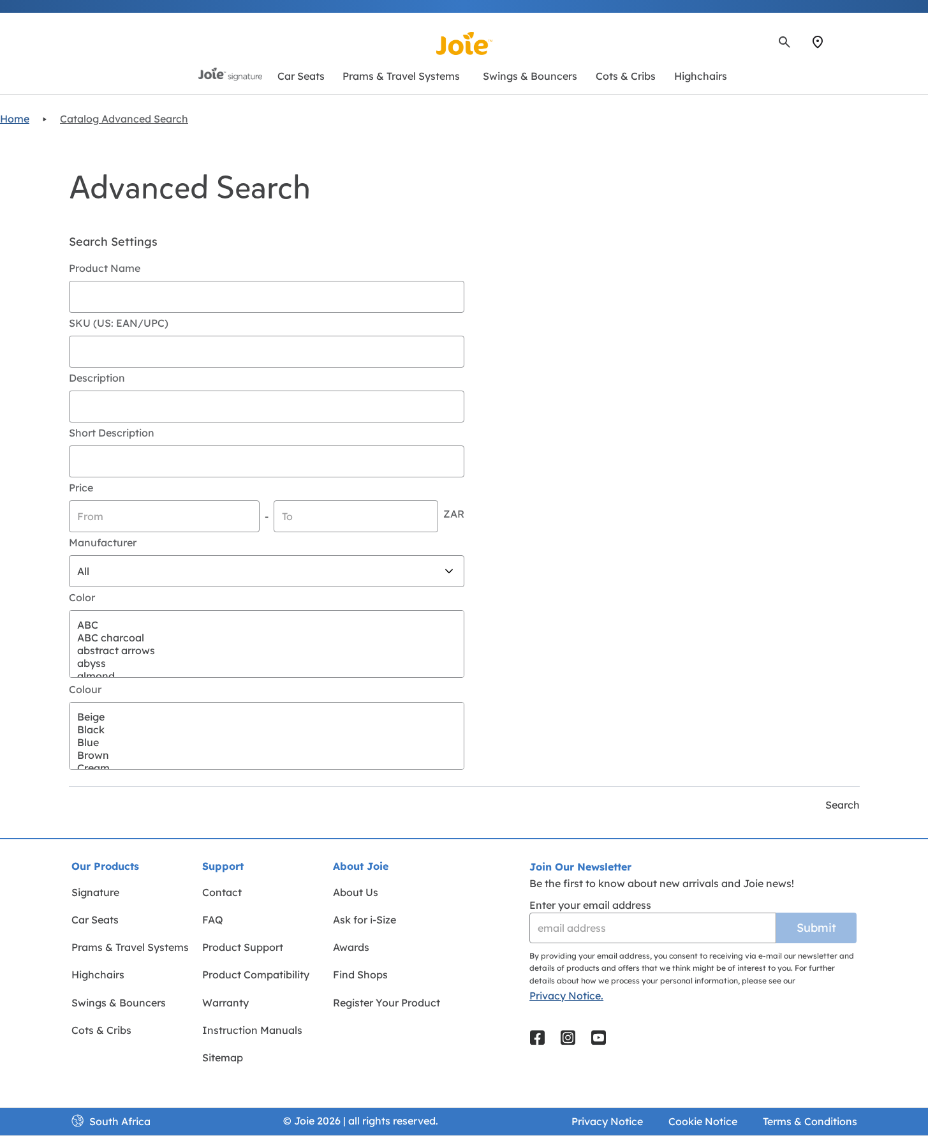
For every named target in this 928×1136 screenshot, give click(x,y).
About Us (355, 892)
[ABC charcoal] (266, 637)
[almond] (266, 675)
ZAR (453, 513)
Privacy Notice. (566, 995)
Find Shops (360, 974)
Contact (222, 892)
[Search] (784, 42)
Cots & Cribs (101, 1030)
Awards (351, 947)
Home (14, 118)
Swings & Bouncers (118, 1002)
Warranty (225, 1002)
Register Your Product (386, 1002)
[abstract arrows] (266, 650)
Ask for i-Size (364, 919)
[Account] (841, 42)
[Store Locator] (817, 42)
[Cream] (266, 767)
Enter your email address (590, 905)
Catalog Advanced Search (124, 118)
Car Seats (95, 919)
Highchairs (97, 974)
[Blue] (266, 742)
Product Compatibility (255, 974)
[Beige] (266, 716)
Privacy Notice (607, 1121)
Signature (95, 892)
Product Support (242, 947)
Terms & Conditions (810, 1121)
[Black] (266, 729)
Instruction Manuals (252, 1030)
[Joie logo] (464, 43)
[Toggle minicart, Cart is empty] (855, 42)
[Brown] (266, 755)
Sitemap (222, 1057)
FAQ (212, 919)
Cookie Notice (702, 1121)
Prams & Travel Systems (130, 947)
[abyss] (266, 663)
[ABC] (266, 624)
